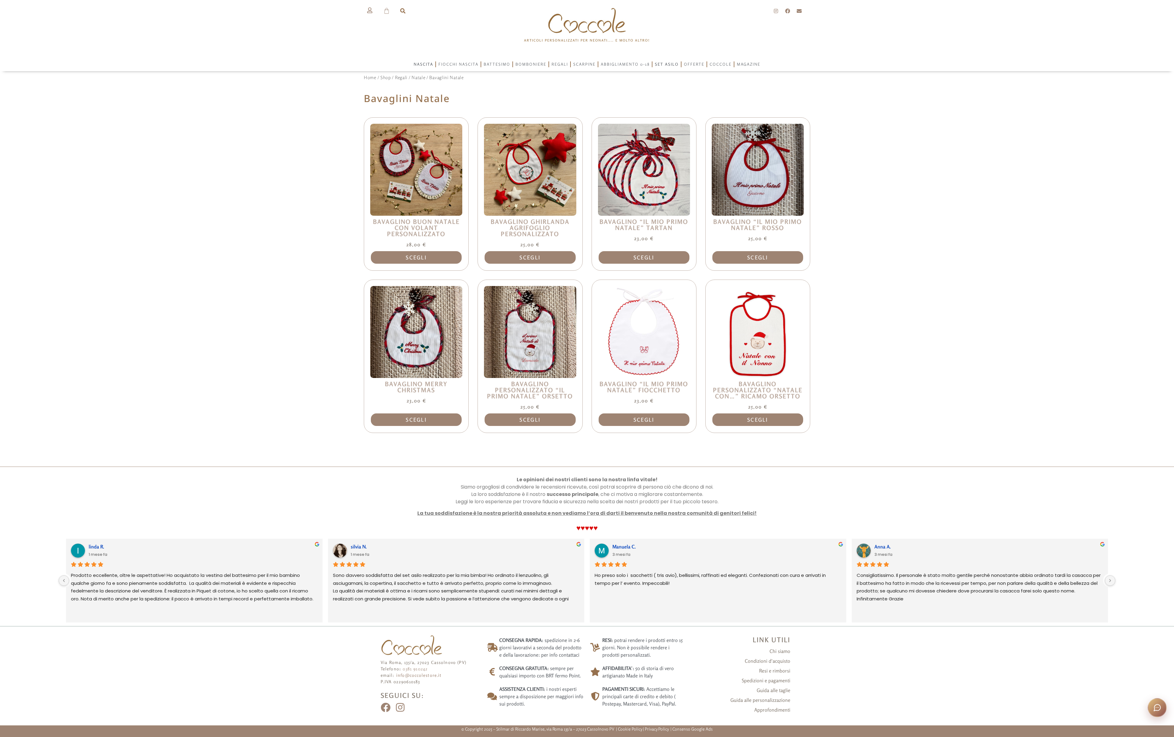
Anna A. (882, 547)
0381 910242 (415, 668)
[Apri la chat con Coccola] (1157, 707)
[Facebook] (787, 11)
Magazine (748, 64)
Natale (418, 77)
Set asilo (667, 64)
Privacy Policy (657, 729)
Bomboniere (530, 64)
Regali (560, 64)
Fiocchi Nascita (458, 64)
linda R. (96, 547)
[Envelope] (799, 11)
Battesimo (497, 64)
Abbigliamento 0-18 (625, 64)
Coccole (721, 64)
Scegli (416, 257)
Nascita (423, 64)
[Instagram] (776, 11)
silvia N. (359, 547)
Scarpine (584, 64)
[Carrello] (387, 11)
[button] (403, 11)
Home (370, 77)
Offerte (694, 64)
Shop (385, 77)
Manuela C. (624, 547)
